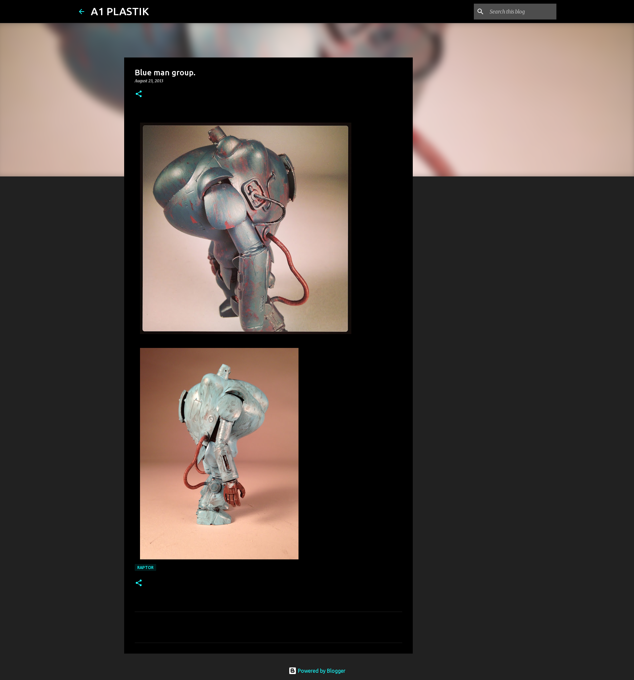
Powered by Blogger (321, 671)
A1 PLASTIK (120, 11)
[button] (139, 94)
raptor (145, 567)
